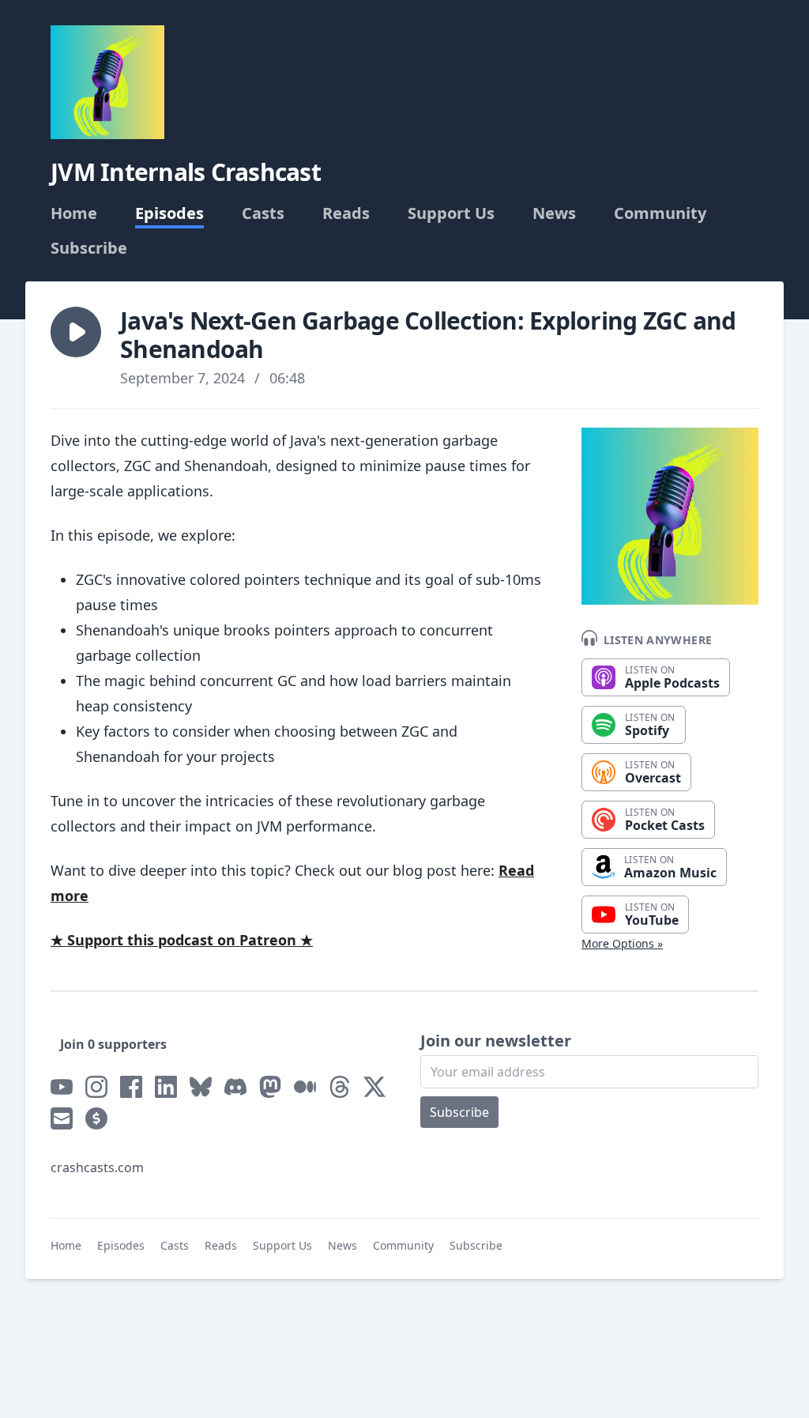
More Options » (622, 943)
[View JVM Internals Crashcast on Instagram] (96, 1087)
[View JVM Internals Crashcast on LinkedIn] (166, 1087)
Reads (346, 213)
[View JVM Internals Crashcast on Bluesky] (201, 1087)
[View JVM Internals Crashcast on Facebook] (131, 1087)
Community (660, 213)
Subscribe (89, 248)
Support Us (451, 213)
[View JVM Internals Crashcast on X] (374, 1087)
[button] (76, 332)
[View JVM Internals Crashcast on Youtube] (62, 1087)
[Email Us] (62, 1118)
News (554, 213)
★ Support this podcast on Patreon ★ (182, 939)
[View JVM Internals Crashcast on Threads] (340, 1087)
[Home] (107, 82)
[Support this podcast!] (96, 1118)
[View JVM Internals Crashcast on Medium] (305, 1087)
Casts (263, 213)
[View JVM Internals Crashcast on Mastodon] (270, 1087)
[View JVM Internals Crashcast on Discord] (235, 1087)
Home (74, 213)
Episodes (169, 213)
